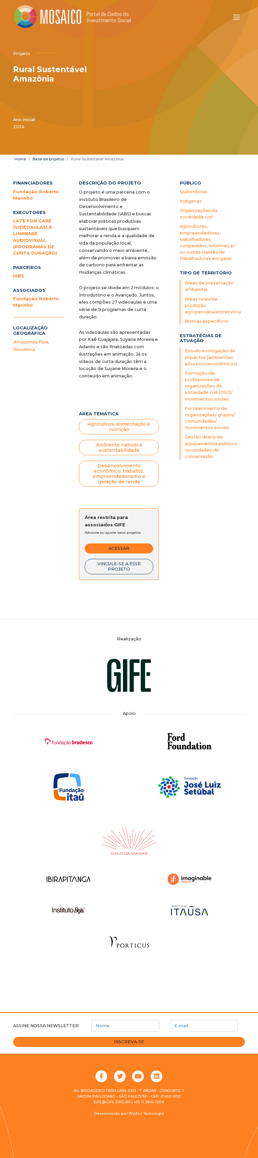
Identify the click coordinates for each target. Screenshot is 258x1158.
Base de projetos (48, 159)
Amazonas (24, 342)
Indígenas (191, 201)
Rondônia (24, 349)
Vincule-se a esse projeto (119, 566)
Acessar (119, 548)
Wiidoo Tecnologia (146, 1113)
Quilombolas (194, 191)
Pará (43, 342)
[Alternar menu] (236, 17)
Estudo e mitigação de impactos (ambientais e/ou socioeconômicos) (211, 357)
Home (20, 159)
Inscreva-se (129, 1041)
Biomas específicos (206, 321)
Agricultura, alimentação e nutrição (119, 426)
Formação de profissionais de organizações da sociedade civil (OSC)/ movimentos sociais (208, 386)
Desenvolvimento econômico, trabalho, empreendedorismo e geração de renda (119, 474)
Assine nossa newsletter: (46, 1025)
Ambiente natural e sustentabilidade (119, 447)
